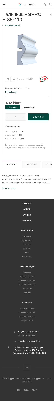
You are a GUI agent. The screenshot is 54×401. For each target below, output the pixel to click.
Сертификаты (27, 240)
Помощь (27, 303)
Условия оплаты (27, 276)
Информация (27, 267)
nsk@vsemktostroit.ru (29, 341)
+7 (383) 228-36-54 (27, 332)
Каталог (27, 203)
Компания (27, 231)
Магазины (27, 272)
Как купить (31, 164)
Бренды (27, 221)
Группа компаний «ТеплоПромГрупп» (25, 378)
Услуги (27, 215)
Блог (27, 253)
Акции (27, 209)
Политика (27, 293)
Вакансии (27, 244)
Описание (11, 164)
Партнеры (27, 236)
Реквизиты (27, 289)
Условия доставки (27, 280)
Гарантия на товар (27, 284)
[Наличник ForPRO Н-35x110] (27, 50)
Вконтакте (27, 368)
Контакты (27, 248)
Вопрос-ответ (27, 320)
